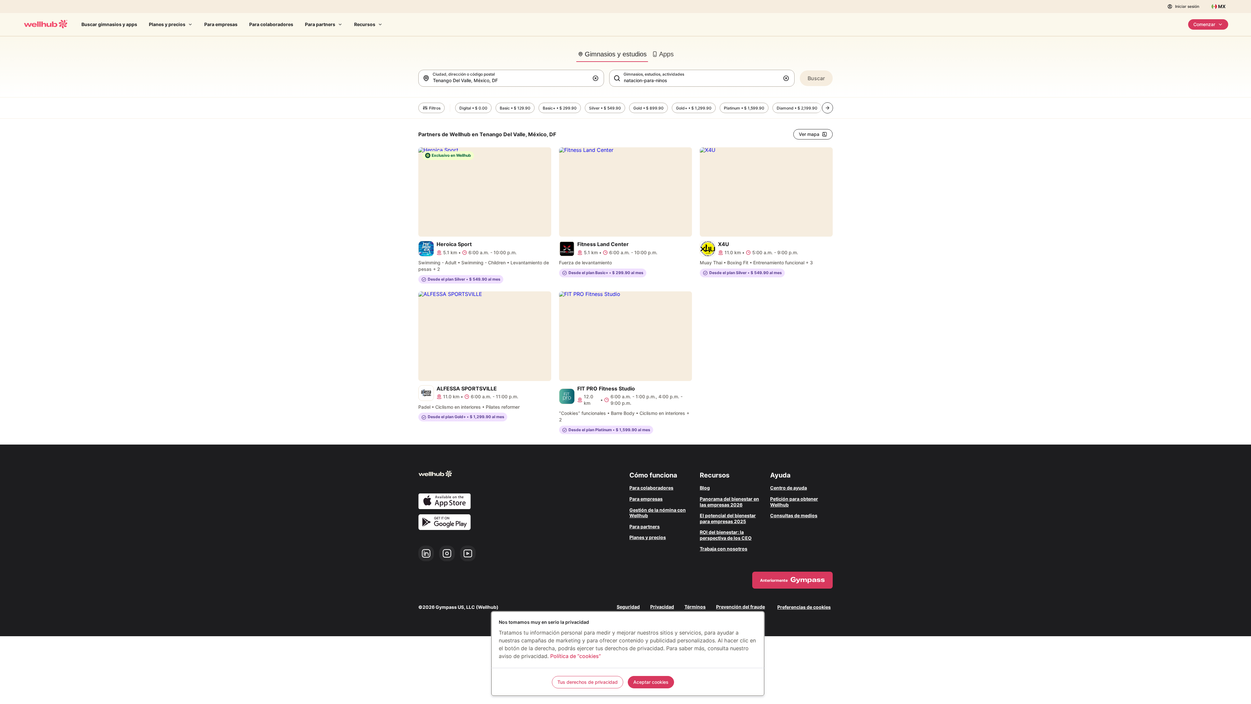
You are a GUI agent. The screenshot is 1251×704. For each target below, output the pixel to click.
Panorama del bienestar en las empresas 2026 (729, 501)
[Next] (827, 108)
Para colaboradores (271, 24)
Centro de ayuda (788, 488)
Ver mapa (809, 134)
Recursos (364, 24)
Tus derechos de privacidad (587, 682)
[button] (597, 78)
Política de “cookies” (575, 656)
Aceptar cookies (651, 682)
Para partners (320, 24)
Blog (705, 488)
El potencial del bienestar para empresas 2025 (728, 518)
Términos (695, 606)
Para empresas (220, 24)
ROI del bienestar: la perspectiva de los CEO (726, 535)
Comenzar (1204, 24)
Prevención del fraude (740, 606)
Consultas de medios (793, 515)
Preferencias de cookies (804, 607)
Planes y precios (167, 24)
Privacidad (662, 606)
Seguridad (628, 606)
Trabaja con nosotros (723, 548)
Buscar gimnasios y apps (109, 24)
